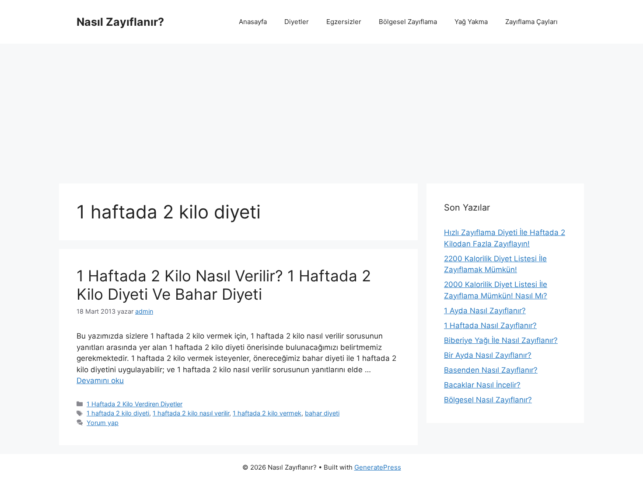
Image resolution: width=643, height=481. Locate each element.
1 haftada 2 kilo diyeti (118, 413)
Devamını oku (100, 380)
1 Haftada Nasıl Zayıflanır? (490, 325)
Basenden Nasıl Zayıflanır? (491, 370)
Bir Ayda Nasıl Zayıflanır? (487, 355)
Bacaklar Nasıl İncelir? (482, 385)
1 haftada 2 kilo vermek (267, 413)
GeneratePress (377, 467)
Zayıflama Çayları (531, 21)
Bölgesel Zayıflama (408, 21)
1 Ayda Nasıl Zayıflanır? (485, 310)
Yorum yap (103, 422)
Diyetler (296, 21)
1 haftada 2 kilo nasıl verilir (191, 413)
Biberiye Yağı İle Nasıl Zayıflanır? (501, 340)
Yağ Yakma (471, 21)
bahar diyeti (322, 413)
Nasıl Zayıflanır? (120, 21)
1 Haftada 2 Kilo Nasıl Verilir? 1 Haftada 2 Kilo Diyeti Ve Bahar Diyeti (224, 284)
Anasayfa (253, 21)
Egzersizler (343, 21)
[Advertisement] (321, 109)
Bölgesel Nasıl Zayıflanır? (488, 399)
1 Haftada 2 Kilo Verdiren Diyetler (134, 404)
